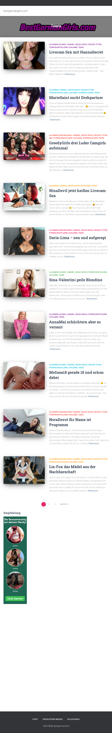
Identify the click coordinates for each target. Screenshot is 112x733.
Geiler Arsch (81, 44)
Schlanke (73, 47)
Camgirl (70, 44)
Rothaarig (86, 186)
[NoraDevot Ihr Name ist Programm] (24, 423)
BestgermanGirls (61, 726)
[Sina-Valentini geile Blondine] (24, 283)
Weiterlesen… (70, 74)
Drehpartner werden (53, 719)
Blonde (62, 44)
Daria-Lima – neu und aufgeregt (77, 237)
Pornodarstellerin (58, 47)
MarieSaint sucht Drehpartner (76, 97)
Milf (51, 138)
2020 (45, 726)
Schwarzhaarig (85, 93)
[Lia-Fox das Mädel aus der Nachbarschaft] (24, 470)
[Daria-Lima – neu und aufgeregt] (24, 241)
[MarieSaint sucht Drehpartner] (24, 101)
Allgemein (53, 44)
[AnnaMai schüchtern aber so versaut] (24, 325)
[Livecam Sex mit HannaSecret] (24, 55)
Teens (81, 47)
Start (35, 719)
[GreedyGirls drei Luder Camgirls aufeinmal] (24, 146)
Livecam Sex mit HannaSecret (76, 52)
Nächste (64, 504)
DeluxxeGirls (73, 719)
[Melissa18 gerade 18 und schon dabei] (24, 375)
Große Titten (94, 44)
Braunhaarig (65, 135)
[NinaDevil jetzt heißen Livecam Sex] (24, 196)
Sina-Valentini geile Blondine (75, 279)
